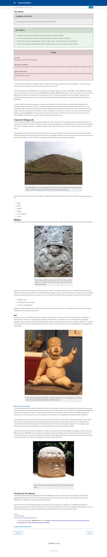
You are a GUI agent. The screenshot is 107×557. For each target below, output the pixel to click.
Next (89, 533)
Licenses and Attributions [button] (22, 526)
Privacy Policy (53, 550)
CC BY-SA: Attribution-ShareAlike (40, 522)
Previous (18, 533)
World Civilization (24, 3)
